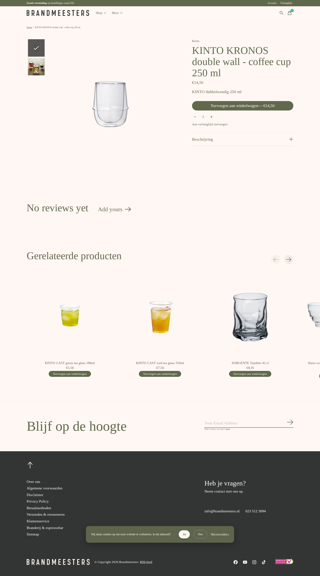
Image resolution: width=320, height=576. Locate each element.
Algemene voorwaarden (44, 488)
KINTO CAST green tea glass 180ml (70, 363)
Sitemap (33, 534)
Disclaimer (35, 495)
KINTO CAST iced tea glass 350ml (160, 363)
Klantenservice (38, 521)
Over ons (33, 482)
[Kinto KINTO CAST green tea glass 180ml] (70, 315)
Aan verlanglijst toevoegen (210, 124)
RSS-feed (146, 562)
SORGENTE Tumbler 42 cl (250, 363)
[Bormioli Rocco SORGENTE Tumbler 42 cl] (250, 315)
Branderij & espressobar (45, 528)
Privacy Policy (38, 501)
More (115, 13)
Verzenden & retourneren (46, 514)
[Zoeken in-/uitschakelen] (281, 13)
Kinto (195, 41)
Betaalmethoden (39, 508)
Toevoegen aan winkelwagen (243, 105)
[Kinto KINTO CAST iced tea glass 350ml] (160, 315)
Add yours (110, 209)
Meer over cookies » (220, 534)
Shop (99, 13)
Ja (184, 534)
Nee (200, 534)
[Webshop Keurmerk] (284, 563)
